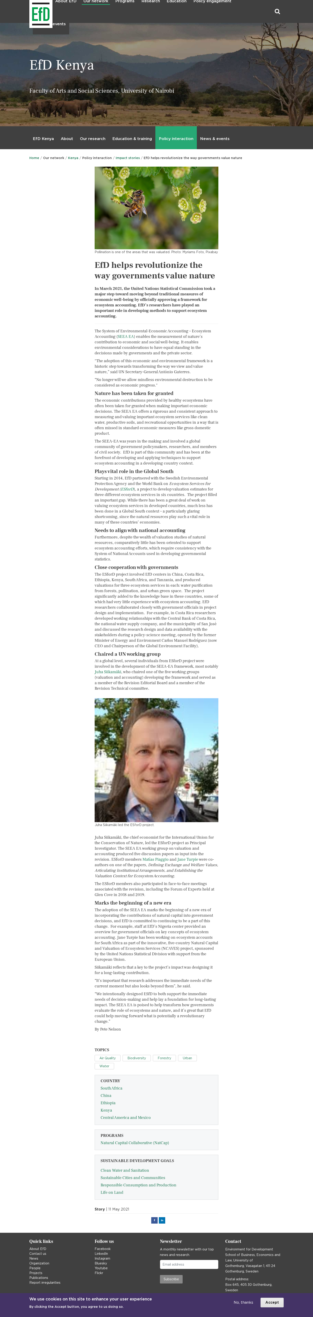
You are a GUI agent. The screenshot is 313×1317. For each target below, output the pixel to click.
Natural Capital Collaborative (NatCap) (135, 1143)
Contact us (37, 1253)
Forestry (164, 1058)
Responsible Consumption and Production (138, 1185)
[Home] (29, 11)
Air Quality (107, 1058)
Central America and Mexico (126, 1117)
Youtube (101, 1268)
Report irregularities (44, 1282)
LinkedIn (101, 1253)
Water (104, 1066)
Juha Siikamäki (108, 672)
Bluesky (101, 1263)
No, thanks (243, 1302)
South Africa (111, 1088)
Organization (39, 1263)
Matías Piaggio (156, 859)
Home (34, 158)
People (35, 1268)
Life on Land (112, 1192)
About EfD (37, 1249)
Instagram (102, 1258)
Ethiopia (108, 1103)
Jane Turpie (187, 859)
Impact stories (128, 158)
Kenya (73, 158)
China (106, 1095)
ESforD (127, 489)
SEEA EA (126, 336)
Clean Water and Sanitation (125, 1170)
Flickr (99, 1273)
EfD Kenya (43, 138)
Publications (38, 1278)
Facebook (103, 1249)
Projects (35, 1273)
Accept (272, 1302)
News (33, 1258)
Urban (187, 1058)
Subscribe (171, 1279)
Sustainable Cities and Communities (133, 1177)
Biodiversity (136, 1058)
